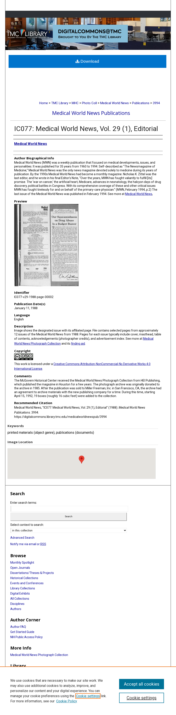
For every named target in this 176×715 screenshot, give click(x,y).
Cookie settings (88, 696)
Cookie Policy (66, 701)
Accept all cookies (141, 684)
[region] (88, 690)
